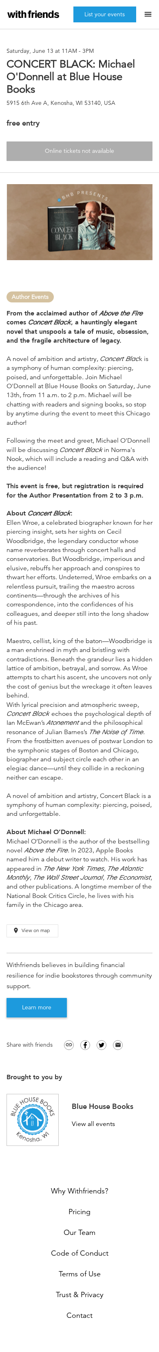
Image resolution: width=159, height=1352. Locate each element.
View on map (31, 930)
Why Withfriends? (79, 1191)
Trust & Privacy (80, 1294)
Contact (79, 1315)
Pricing (79, 1211)
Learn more (36, 1007)
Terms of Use (80, 1273)
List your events (104, 14)
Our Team (79, 1232)
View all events (93, 1124)
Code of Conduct (79, 1253)
